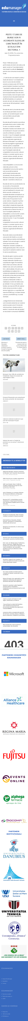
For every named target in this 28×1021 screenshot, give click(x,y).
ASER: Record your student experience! (13, 478)
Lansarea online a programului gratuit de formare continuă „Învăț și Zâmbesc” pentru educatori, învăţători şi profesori (14, 614)
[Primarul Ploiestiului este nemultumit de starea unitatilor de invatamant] (14, 388)
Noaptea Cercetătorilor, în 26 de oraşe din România (13, 527)
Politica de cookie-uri (7, 996)
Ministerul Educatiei (13, 474)
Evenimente (7, 511)
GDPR (3, 998)
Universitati (17, 480)
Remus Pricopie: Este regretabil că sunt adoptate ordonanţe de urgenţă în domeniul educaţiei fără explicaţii (13, 580)
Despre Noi (5, 1011)
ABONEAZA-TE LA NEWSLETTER (14, 460)
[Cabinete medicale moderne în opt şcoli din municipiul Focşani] (14, 409)
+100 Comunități (6, 1013)
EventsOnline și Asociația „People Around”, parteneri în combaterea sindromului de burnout (12, 521)
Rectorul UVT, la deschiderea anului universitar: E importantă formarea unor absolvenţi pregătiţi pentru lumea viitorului (13, 502)
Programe (6, 595)
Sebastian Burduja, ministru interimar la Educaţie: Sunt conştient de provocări (14, 472)
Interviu (6, 534)
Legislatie (6, 568)
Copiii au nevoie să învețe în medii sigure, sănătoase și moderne (12, 599)
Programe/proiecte (14, 55)
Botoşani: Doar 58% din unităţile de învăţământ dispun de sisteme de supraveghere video (13, 375)
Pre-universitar (18, 53)
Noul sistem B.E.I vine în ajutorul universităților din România (12, 625)
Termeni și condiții (6, 994)
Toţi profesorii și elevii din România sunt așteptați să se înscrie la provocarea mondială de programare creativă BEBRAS (13, 606)
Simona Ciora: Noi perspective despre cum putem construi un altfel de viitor (13, 538)
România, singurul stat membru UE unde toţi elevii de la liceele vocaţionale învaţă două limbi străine (13, 561)
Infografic (6, 555)
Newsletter (5, 981)
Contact (4, 983)
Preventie (6, 621)
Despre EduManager (7, 978)
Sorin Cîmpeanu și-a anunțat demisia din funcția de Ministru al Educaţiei (13, 493)
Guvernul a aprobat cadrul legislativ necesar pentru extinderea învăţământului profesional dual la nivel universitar (14, 587)
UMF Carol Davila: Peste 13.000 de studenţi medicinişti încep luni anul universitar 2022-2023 (12, 485)
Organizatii (12, 480)
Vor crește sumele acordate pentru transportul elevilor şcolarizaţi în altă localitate (13, 573)
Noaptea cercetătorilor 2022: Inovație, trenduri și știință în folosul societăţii (13, 515)
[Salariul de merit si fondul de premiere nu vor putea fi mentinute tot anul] (14, 431)
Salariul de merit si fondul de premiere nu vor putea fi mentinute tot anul (13, 442)
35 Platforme (5, 1016)
